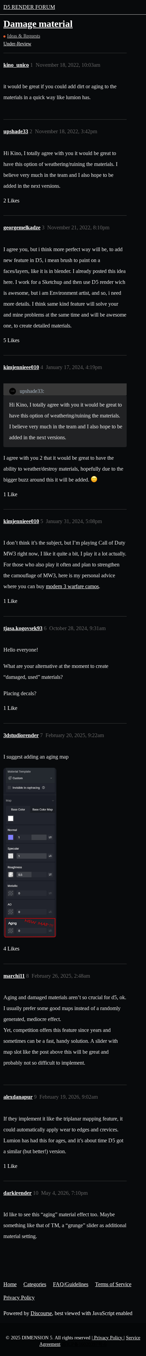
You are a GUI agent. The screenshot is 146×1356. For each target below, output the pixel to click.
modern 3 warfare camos (72, 586)
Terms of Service (113, 1284)
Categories (34, 1284)
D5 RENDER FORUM (29, 7)
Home (10, 1284)
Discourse (41, 1313)
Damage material (38, 23)
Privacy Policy (19, 1297)
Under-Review (17, 43)
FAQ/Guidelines (70, 1284)
